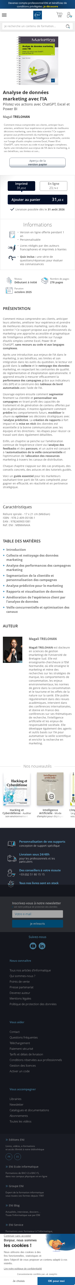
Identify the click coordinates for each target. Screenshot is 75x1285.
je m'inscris (37, 923)
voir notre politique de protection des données (35, 906)
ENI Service (16, 1225)
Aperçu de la (37, 162)
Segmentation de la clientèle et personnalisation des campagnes (31, 577)
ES (17, 1156)
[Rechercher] (68, 26)
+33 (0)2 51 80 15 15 (40, 872)
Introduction (16, 549)
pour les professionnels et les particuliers (37, 857)
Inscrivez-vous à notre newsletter (36, 904)
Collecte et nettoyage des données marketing (32, 557)
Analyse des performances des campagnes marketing (38, 567)
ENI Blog (14, 1205)
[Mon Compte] (69, 15)
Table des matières (22, 541)
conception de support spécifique (42, 843)
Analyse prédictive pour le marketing (34, 586)
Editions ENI (37, 15)
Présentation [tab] (17, 308)
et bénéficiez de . (37, 4)
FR (9, 1156)
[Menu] (4, 15)
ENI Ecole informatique (23, 1166)
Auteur (10, 626)
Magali (16, 117)
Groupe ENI (16, 1186)
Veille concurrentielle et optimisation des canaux (37, 609)
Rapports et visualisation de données (34, 591)
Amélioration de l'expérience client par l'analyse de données (35, 599)
